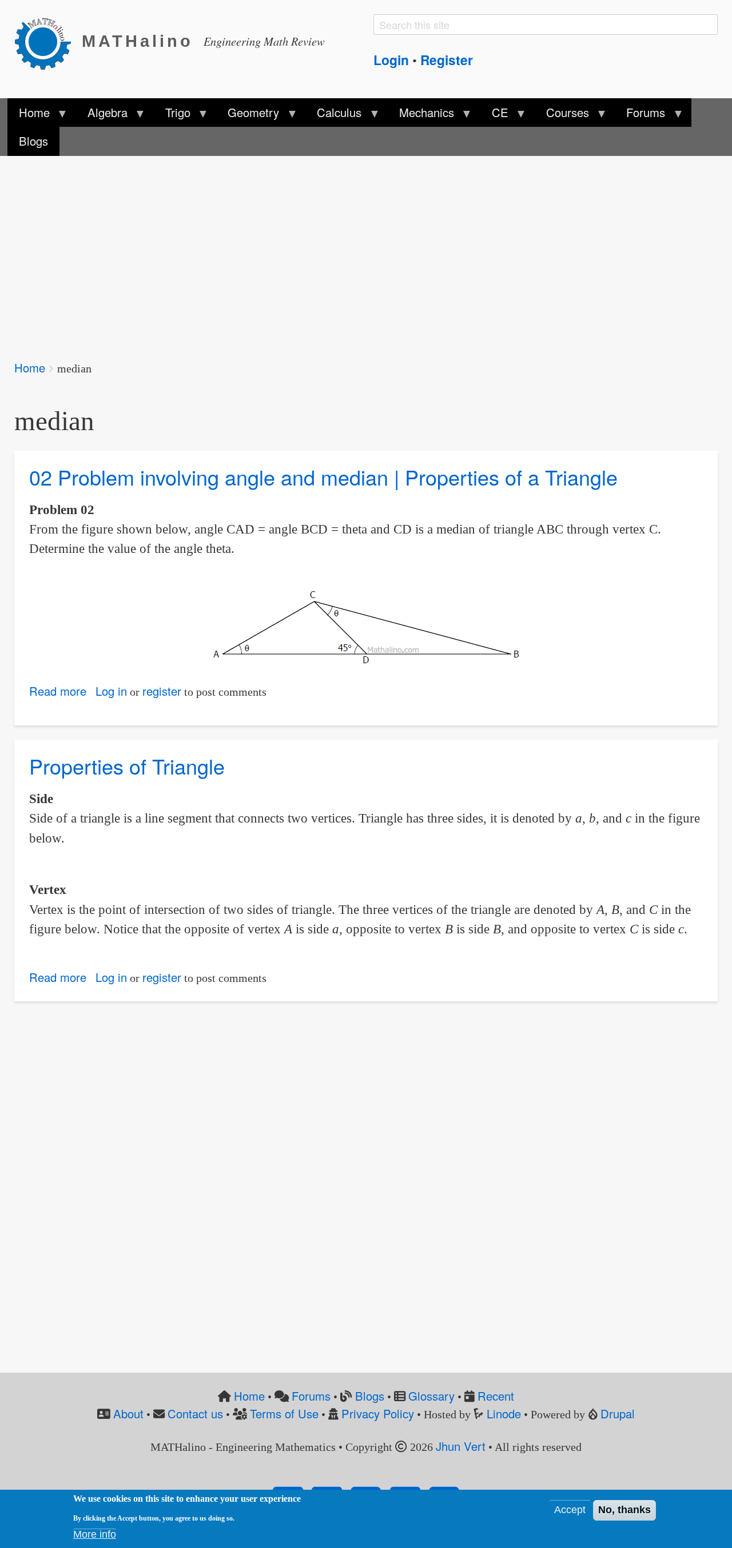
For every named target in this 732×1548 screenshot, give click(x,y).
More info (94, 1535)
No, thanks (624, 1510)
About (128, 1413)
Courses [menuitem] (561, 115)
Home (29, 367)
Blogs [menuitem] (33, 141)
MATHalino (137, 41)
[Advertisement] (357, 250)
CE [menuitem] (494, 115)
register (161, 691)
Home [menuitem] (28, 115)
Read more (57, 691)
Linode (504, 1413)
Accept (570, 1510)
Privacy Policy (377, 1413)
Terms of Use (284, 1413)
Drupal (617, 1413)
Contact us (195, 1413)
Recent (496, 1395)
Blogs (369, 1395)
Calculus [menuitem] (333, 115)
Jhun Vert (461, 1446)
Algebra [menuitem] (101, 115)
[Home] (48, 41)
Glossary (431, 1395)
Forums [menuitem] (640, 115)
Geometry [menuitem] (247, 115)
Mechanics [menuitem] (421, 115)
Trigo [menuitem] (171, 115)
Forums (311, 1395)
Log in (111, 691)
